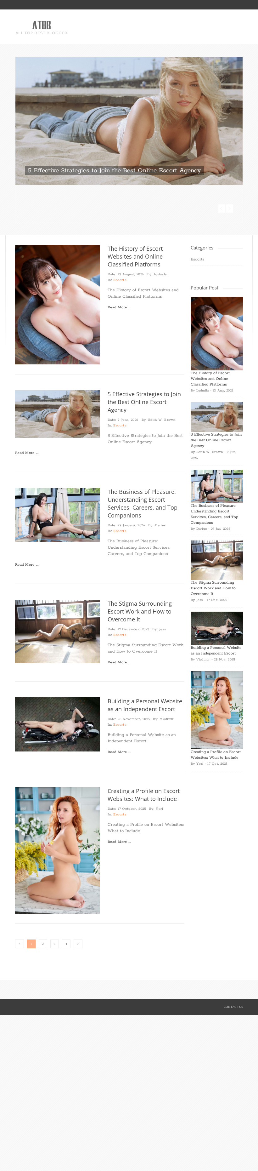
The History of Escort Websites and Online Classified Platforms (135, 219)
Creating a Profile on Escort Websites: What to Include (144, 757)
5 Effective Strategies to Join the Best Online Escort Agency (114, 170)
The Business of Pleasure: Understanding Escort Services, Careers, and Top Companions (142, 466)
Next (229, 171)
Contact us (233, 969)
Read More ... (119, 270)
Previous (221, 171)
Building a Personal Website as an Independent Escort (145, 668)
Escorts (119, 243)
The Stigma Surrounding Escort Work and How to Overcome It (140, 574)
